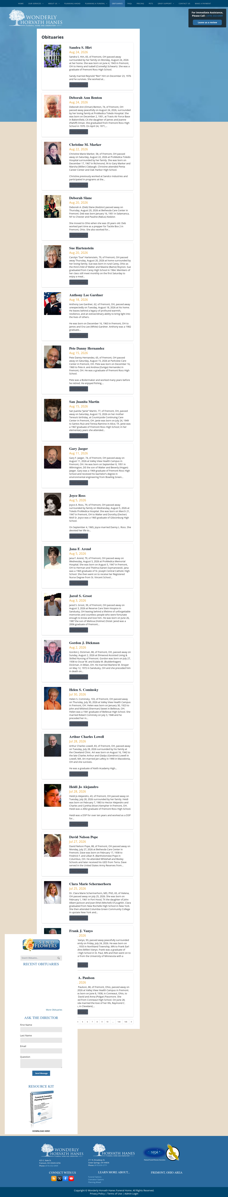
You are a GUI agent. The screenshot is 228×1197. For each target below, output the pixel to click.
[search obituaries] (59, 958)
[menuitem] (21, 3)
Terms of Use (114, 1193)
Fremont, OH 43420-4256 (50, 1163)
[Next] (131, 1022)
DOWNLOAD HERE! (41, 1131)
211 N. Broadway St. (96, 1160)
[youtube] (71, 1179)
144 (119, 1022)
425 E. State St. (45, 1160)
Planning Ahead (94, 1182)
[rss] (53, 1179)
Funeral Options (94, 1177)
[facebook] (65, 1179)
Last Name (26, 1035)
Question (25, 1056)
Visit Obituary (78, 84)
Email (23, 1046)
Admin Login (131, 1193)
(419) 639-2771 (100, 1165)
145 (125, 1022)
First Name (26, 1024)
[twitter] (59, 1179)
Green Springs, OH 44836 (98, 1162)
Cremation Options (96, 1179)
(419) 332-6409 (215, 15)
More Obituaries (54, 1009)
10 (107, 1022)
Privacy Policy (97, 1193)
